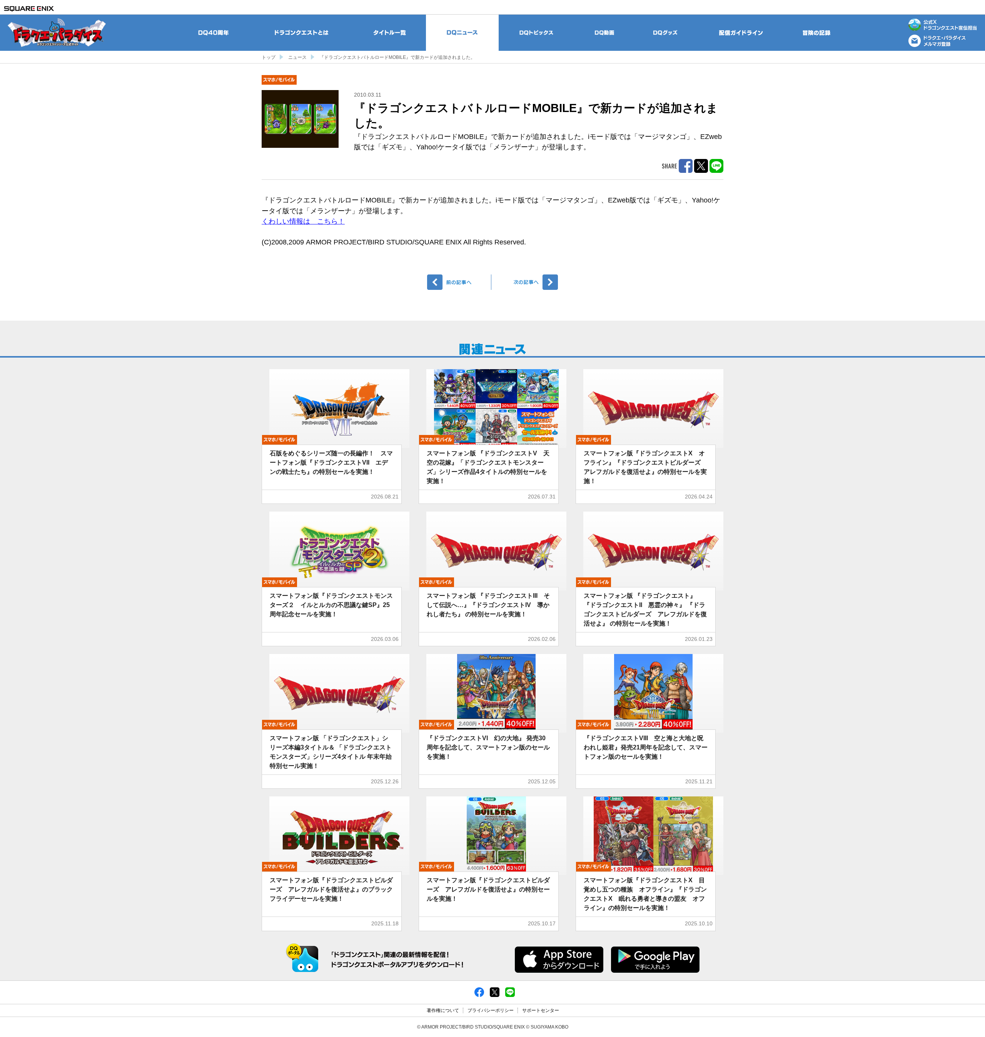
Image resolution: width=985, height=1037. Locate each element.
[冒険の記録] (816, 33)
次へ (526, 282)
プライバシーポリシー (490, 1010)
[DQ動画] (604, 33)
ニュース (297, 57)
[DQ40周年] (213, 33)
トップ (268, 57)
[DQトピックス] (536, 33)
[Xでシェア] (494, 991)
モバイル (279, 80)
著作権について (443, 1010)
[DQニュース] (462, 33)
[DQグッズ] (665, 33)
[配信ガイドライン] (741, 33)
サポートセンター (540, 1010)
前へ (459, 282)
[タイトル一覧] (389, 33)
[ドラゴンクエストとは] (301, 33)
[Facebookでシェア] (479, 991)
